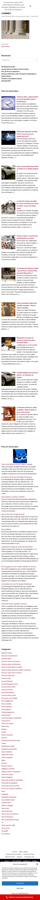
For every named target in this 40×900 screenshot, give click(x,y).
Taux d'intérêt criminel (8, 800)
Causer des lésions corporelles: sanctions (14, 604)
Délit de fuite (5, 726)
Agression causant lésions (9, 656)
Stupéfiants (4, 794)
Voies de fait (5, 808)
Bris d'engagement (7, 701)
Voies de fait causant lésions (10, 814)
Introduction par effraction (9, 749)
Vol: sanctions (5, 834)
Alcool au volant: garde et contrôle (11, 667)
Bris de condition (6, 704)
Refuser (20, 888)
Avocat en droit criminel (8, 695)
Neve (6, 861)
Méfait (3, 760)
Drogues (4, 729)
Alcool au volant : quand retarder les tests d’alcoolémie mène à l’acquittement (27, 99)
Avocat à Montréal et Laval (9, 684)
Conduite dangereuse (7, 712)
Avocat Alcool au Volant (13, 854)
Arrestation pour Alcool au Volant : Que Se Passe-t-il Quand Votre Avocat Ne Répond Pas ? (27, 270)
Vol (2, 822)
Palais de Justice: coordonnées (10, 771)
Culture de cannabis (7, 723)
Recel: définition (6, 529)
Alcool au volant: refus (8, 675)
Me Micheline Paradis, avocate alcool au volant (16, 16)
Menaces (4, 763)
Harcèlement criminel (7, 746)
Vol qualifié (4, 831)
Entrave (3, 732)
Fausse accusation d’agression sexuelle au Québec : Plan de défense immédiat (27, 305)
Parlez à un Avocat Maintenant (21, 897)
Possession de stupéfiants (9, 783)
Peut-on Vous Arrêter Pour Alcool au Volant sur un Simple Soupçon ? (27, 169)
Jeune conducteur (6, 752)
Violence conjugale (7, 805)
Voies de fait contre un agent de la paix (13, 514)
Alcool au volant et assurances (10, 661)
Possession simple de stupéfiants (11, 788)
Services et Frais (28, 854)
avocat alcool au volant (8, 687)
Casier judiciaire (6, 709)
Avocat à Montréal (6, 681)
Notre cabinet (23, 852)
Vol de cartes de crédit (8, 825)
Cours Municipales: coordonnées (11, 718)
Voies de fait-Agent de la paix (10, 819)
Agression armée (6, 653)
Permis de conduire (7, 774)
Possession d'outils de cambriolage (12, 780)
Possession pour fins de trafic (10, 786)
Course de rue (5, 721)
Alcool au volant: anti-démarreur (11, 664)
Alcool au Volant (6, 658)
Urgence (19, 857)
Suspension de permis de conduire (11, 621)
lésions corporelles (7, 757)
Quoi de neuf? (10, 857)
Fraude (3, 743)
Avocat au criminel (7, 689)
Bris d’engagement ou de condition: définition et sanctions (18, 566)
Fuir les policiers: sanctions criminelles (13, 497)
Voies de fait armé (6, 811)
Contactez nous (29, 857)
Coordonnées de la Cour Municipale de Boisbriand (16, 584)
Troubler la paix (6, 802)
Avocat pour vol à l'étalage (9, 698)
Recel (3, 791)
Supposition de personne (8, 797)
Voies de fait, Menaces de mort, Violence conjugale (16, 464)
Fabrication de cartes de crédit (10, 740)
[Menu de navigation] (30, 6)
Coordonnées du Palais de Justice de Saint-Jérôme (17, 547)
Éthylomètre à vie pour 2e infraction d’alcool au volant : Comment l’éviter (26, 340)
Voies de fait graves (7, 817)
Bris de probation (6, 706)
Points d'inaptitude (6, 777)
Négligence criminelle (7, 769)
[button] (37, 864)
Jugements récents (7, 754)
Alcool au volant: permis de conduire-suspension (16, 670)
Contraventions (6, 715)
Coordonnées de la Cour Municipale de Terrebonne (16, 477)
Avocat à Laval (5, 678)
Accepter (20, 883)
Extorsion (4, 738)
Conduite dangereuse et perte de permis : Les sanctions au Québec (27, 375)
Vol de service (5, 828)
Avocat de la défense (7, 692)
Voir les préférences (20, 893)
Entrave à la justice (7, 735)
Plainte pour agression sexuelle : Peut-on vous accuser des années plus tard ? (27, 134)
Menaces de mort (6, 766)
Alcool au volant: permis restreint (11, 673)
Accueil (14, 852)
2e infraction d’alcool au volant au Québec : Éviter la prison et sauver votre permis (27, 410)
